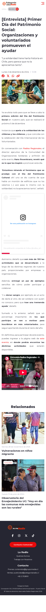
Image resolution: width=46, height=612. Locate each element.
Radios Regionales (32, 148)
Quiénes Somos (23, 556)
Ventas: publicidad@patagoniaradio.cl (23, 573)
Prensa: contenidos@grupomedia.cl (23, 569)
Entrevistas (8, 415)
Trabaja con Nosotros (23, 559)
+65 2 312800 (23, 576)
